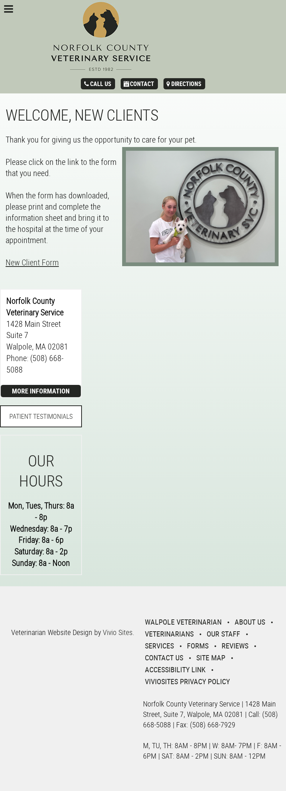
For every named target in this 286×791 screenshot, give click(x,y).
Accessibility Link (175, 669)
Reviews (235, 646)
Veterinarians (169, 634)
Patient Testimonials (41, 416)
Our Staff (223, 634)
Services (159, 646)
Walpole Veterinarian (183, 622)
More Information (41, 390)
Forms (198, 646)
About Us (250, 622)
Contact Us (164, 658)
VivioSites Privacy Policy (187, 681)
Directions (186, 84)
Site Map (210, 658)
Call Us (100, 84)
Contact (142, 84)
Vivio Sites (118, 632)
